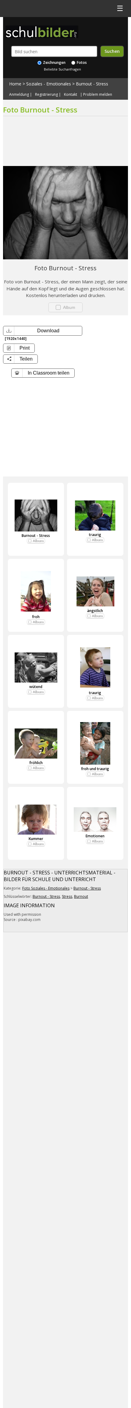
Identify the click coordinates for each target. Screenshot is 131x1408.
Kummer (36, 838)
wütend (35, 686)
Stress (67, 896)
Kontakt (70, 94)
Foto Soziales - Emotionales (45, 888)
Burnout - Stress (92, 84)
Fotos (81, 62)
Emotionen (95, 836)
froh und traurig (95, 768)
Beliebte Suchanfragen (62, 69)
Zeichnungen (54, 62)
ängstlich (95, 610)
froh (36, 616)
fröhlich (36, 762)
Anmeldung (19, 94)
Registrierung (46, 94)
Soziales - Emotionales (48, 84)
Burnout (81, 896)
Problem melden (97, 94)
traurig (95, 534)
